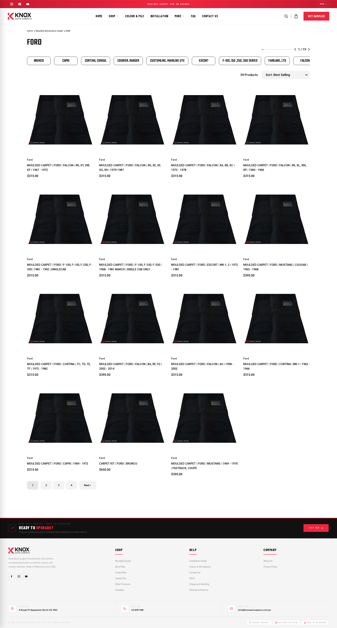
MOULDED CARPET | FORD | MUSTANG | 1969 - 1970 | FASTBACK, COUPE (204, 466)
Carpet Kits (120, 578)
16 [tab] (286, 49)
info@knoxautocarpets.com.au (254, 609)
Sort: (269, 75)
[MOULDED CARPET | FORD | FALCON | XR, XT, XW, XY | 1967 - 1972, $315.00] (60, 119)
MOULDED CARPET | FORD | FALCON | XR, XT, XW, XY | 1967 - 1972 (58, 168)
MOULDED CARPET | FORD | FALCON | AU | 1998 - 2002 (202, 366)
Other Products (122, 584)
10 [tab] (276, 49)
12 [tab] (280, 49)
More (178, 16)
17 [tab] (287, 49)
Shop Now (314, 528)
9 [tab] (275, 49)
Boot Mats (120, 566)
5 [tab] (269, 49)
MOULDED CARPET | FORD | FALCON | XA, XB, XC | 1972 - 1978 (202, 168)
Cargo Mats (121, 572)
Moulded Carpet (123, 560)
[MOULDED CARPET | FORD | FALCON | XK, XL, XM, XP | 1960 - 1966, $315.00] (276, 119)
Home (99, 16)
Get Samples (316, 16)
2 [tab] (264, 49)
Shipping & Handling (199, 584)
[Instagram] (12, 4)
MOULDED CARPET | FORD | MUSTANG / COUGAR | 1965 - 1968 (275, 267)
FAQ (193, 16)
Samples (119, 589)
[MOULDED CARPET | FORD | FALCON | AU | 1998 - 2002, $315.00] (204, 318)
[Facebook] (20, 4)
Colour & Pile (134, 16)
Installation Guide (198, 560)
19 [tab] (291, 49)
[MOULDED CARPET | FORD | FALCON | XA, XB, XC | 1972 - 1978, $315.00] (204, 119)
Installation (159, 16)
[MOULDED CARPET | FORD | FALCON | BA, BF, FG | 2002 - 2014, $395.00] (132, 318)
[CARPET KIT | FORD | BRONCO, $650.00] (132, 418)
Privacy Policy (270, 566)
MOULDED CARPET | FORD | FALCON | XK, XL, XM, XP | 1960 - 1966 (274, 168)
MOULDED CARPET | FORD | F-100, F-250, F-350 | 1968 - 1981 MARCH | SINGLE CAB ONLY (130, 267)
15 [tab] (284, 49)
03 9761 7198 (137, 609)
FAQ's (192, 578)
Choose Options (60, 145)
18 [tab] (289, 49)
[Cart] (296, 16)
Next (86, 485)
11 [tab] (278, 49)
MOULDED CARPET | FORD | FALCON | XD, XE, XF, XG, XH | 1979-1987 (130, 168)
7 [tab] (272, 49)
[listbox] (291, 75)
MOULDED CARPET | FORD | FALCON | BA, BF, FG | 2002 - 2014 (130, 366)
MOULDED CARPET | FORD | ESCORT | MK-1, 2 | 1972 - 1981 (204, 267)
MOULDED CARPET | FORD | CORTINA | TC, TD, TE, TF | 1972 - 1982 (59, 366)
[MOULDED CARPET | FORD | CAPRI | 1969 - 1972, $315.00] (60, 418)
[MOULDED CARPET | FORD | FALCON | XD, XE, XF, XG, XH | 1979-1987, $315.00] (132, 119)
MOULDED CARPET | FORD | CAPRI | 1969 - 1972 (57, 463)
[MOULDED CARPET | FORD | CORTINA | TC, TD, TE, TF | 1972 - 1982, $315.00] (60, 318)
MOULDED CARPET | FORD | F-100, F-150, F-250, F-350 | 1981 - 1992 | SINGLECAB (59, 267)
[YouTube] (28, 4)
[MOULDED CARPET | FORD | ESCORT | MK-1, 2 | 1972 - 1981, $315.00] (204, 219)
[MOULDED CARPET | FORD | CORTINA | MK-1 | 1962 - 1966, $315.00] (276, 318)
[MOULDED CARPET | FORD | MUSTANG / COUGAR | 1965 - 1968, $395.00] (276, 219)
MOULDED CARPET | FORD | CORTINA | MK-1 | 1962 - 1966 (276, 366)
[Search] (286, 16)
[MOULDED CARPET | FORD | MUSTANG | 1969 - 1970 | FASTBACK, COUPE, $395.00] (204, 418)
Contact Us (210, 16)
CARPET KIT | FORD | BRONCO (118, 463)
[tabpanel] (38, 61)
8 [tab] (273, 49)
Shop (112, 16)
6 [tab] (270, 49)
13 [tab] (281, 49)
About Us (268, 560)
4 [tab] (267, 49)
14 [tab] (283, 49)
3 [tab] (266, 49)
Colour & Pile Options (200, 566)
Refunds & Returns (198, 589)
